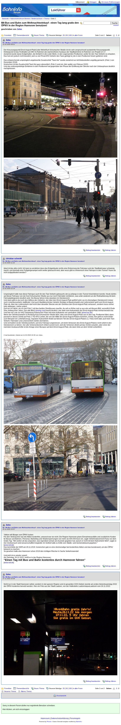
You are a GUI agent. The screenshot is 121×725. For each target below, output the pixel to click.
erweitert (116, 25)
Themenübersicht (22, 35)
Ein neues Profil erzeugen (111, 2)
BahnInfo (79, 721)
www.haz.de (87, 313)
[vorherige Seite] (114, 35)
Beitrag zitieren (110, 250)
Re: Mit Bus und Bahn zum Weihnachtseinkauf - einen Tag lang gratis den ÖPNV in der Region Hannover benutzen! (44, 43)
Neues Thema (39, 35)
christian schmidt (14, 258)
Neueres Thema (10, 691)
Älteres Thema (26, 691)
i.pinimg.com (40, 310)
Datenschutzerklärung (60, 718)
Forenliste (7, 35)
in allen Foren (77, 35)
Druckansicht (61, 696)
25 (63, 35)
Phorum (49, 721)
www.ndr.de (8, 545)
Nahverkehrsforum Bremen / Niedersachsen (26, 18)
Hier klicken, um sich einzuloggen (16, 709)
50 (67, 35)
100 (70, 35)
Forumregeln (75, 718)
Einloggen (93, 2)
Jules (19, 29)
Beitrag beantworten (93, 250)
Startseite (5, 18)
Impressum (45, 718)
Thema (46, 18)
